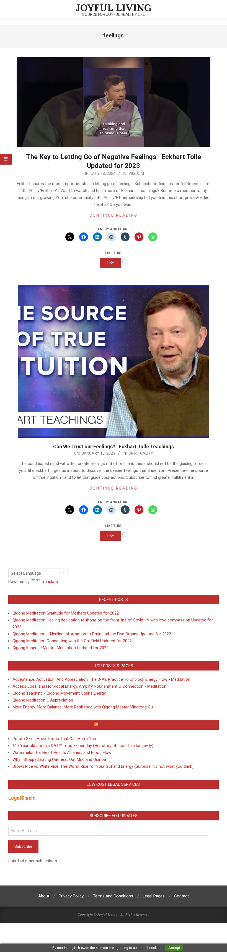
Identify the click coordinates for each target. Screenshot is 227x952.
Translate (49, 581)
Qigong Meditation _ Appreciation (42, 700)
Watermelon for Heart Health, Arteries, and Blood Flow (61, 752)
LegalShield (22, 798)
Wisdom (136, 173)
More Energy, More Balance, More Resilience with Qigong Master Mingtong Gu (82, 707)
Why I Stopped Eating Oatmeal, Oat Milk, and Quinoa (59, 759)
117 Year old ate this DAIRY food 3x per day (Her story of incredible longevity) (82, 745)
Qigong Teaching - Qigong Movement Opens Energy (59, 693)
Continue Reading (113, 215)
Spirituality (140, 453)
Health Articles (116, 725)
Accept (174, 948)
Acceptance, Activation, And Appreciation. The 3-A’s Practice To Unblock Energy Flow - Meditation (101, 679)
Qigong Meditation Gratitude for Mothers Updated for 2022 (65, 613)
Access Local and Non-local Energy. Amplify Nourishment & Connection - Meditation (89, 686)
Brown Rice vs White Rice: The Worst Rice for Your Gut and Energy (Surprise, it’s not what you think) (103, 766)
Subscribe (23, 846)
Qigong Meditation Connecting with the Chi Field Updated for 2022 (72, 640)
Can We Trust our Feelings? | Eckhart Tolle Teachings (113, 446)
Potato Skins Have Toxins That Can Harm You (54, 738)
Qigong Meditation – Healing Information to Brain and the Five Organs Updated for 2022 (91, 633)
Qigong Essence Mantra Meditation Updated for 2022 (60, 647)
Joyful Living (107, 914)
